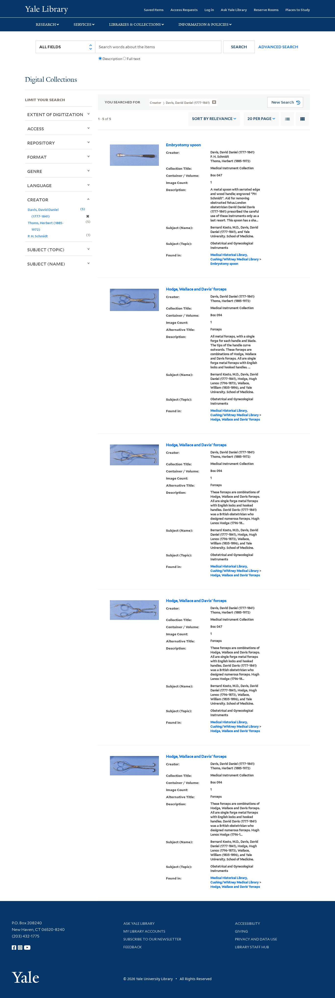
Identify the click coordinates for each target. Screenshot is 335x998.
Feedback (132, 947)
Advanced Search (278, 47)
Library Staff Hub (252, 947)
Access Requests (184, 9)
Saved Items (154, 9)
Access (35, 129)
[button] (239, 47)
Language (39, 185)
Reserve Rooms (266, 9)
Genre (34, 171)
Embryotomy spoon (183, 145)
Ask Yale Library (234, 9)
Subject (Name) (46, 264)
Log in (209, 9)
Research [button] (46, 24)
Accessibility (247, 924)
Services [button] (82, 24)
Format (37, 157)
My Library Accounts (144, 931)
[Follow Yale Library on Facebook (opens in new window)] (14, 947)
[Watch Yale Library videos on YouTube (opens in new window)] (27, 947)
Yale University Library (46, 9)
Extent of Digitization (55, 114)
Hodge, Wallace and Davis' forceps (196, 289)
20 (259, 118)
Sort (212, 118)
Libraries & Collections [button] (135, 24)
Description (112, 59)
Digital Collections (51, 80)
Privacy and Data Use (256, 939)
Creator (37, 200)
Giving (241, 931)
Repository (41, 143)
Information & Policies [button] (204, 24)
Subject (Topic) (45, 250)
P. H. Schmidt (38, 236)
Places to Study (297, 9)
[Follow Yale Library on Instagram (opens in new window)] (20, 947)
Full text (133, 59)
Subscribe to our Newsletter (152, 939)
